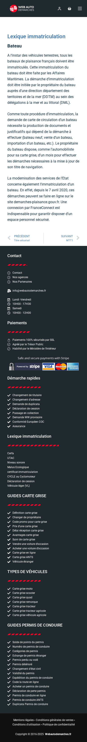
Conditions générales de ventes (54, 720)
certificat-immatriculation (22, 471)
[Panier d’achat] (69, 8)
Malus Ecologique (18, 467)
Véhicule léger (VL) (18, 485)
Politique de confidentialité (59, 724)
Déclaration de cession (21, 481)
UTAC (10, 458)
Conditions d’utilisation (26, 724)
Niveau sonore (16, 462)
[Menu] (80, 8)
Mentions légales (23, 720)
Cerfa (10, 453)
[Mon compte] (59, 8)
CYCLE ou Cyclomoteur (21, 476)
